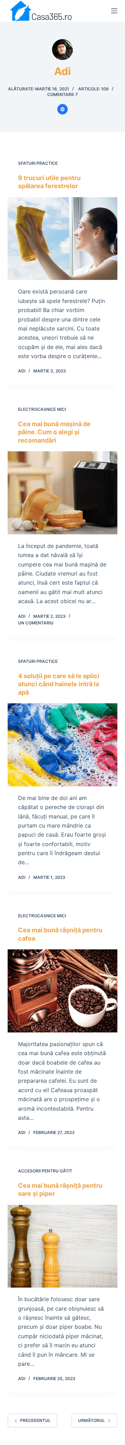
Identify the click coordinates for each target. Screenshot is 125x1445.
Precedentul (35, 1420)
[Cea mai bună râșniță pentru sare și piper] (63, 1246)
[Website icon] (62, 109)
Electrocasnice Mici (42, 409)
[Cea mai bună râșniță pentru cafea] (63, 990)
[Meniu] (114, 11)
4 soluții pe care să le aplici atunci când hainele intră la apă (58, 684)
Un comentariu (35, 622)
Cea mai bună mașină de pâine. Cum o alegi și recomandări (54, 432)
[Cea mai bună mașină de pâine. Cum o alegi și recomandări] (63, 492)
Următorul (91, 1420)
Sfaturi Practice (38, 163)
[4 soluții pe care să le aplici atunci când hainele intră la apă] (63, 744)
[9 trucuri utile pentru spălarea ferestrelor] (63, 238)
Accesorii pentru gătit (45, 1170)
